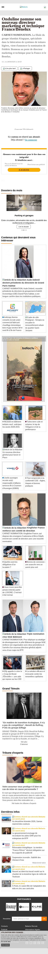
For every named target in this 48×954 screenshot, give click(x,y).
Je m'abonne (24, 170)
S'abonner (24, 742)
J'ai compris (5, 945)
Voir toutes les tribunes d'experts (24, 802)
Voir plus (24, 740)
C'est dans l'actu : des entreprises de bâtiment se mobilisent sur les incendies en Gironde (20, 336)
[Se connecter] (45, 6)
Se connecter (31, 139)
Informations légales (32, 928)
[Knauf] (11, 905)
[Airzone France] (24, 905)
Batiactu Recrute (31, 924)
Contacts (4, 924)
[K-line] (37, 905)
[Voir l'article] (44, 337)
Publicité (4, 928)
